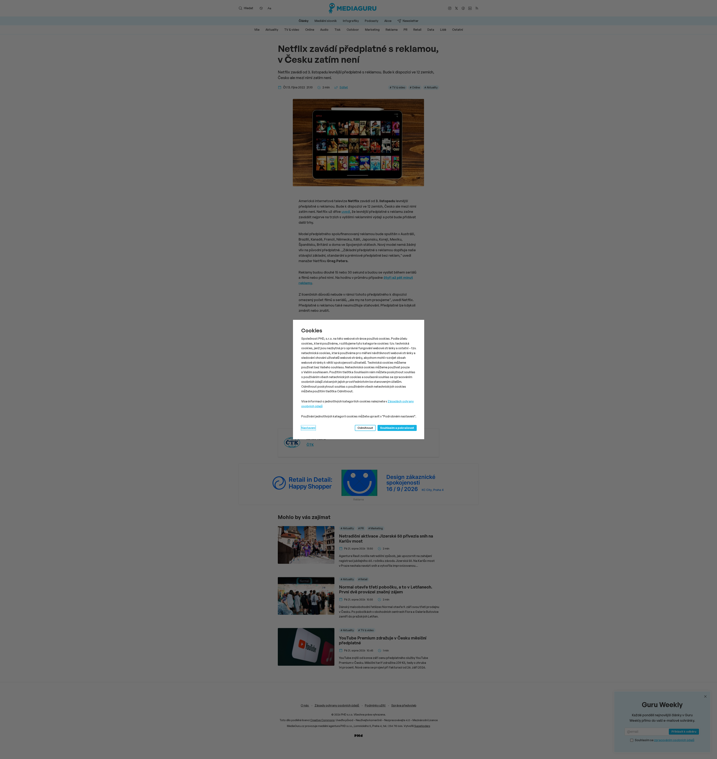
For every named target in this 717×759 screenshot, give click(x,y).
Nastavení (308, 428)
